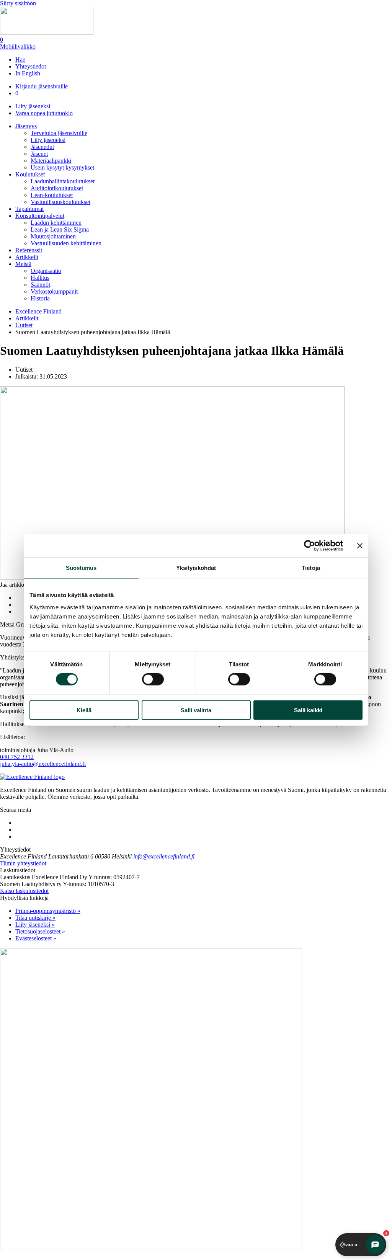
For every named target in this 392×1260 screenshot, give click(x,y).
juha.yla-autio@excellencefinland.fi (43, 764)
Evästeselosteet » (35, 938)
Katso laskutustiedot (24, 891)
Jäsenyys (26, 126)
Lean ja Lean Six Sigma (60, 229)
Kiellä (84, 710)
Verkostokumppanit (54, 291)
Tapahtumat (29, 209)
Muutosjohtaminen (53, 236)
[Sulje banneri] (360, 545)
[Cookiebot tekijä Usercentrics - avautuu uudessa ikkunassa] (309, 546)
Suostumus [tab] (81, 568)
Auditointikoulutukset (57, 188)
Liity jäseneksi (32, 106)
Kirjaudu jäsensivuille (41, 86)
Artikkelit (26, 257)
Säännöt (40, 284)
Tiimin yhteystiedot (23, 863)
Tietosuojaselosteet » (40, 931)
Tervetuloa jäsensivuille (59, 133)
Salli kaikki (308, 710)
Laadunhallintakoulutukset (63, 181)
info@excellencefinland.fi (163, 856)
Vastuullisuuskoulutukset (60, 202)
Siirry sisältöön (18, 3)
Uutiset (24, 325)
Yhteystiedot (30, 66)
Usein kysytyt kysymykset (62, 167)
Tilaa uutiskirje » (35, 917)
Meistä (23, 264)
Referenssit (28, 250)
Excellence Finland (38, 311)
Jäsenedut (42, 147)
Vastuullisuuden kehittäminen (66, 243)
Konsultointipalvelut (39, 215)
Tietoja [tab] (311, 568)
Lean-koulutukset (52, 195)
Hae (20, 59)
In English (27, 73)
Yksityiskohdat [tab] (196, 568)
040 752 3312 (17, 757)
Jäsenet (39, 153)
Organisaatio (46, 271)
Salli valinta (196, 710)
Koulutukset (30, 174)
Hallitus (40, 277)
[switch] (153, 679)
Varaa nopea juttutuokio (44, 113)
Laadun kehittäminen (56, 222)
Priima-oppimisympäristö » (47, 910)
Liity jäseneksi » (35, 924)
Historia (40, 298)
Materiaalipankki (51, 160)
